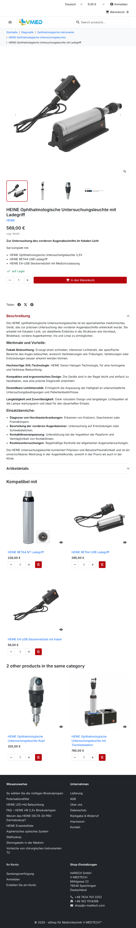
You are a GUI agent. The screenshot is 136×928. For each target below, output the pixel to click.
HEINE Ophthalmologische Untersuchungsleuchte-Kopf (26, 738)
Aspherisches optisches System (27, 831)
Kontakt (75, 827)
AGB (73, 799)
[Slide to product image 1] (17, 191)
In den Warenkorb (80, 280)
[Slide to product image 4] (93, 191)
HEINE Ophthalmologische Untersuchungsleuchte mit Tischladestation (89, 741)
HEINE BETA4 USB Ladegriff (90, 552)
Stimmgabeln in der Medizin (25, 842)
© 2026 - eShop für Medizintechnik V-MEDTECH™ (68, 922)
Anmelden (13, 879)
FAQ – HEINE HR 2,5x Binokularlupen (31, 810)
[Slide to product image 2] (42, 191)
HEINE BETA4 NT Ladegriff (26, 552)
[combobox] (102, 22)
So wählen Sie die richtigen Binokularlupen (34, 793)
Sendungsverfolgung (20, 873)
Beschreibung (18, 316)
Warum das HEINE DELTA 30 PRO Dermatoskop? (28, 818)
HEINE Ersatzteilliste (19, 825)
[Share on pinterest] (32, 304)
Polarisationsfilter (17, 799)
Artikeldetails (17, 468)
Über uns (76, 804)
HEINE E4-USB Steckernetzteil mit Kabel (35, 639)
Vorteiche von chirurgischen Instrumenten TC (33, 850)
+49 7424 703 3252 (88, 897)
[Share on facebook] (19, 304)
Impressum (77, 821)
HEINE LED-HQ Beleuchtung (25, 804)
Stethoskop (13, 837)
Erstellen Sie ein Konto (21, 885)
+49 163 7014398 (86, 901)
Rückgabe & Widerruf (84, 816)
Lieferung (76, 793)
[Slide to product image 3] (68, 191)
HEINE (10, 220)
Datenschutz (78, 810)
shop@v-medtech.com (90, 905)
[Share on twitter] (25, 304)
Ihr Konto (12, 864)
